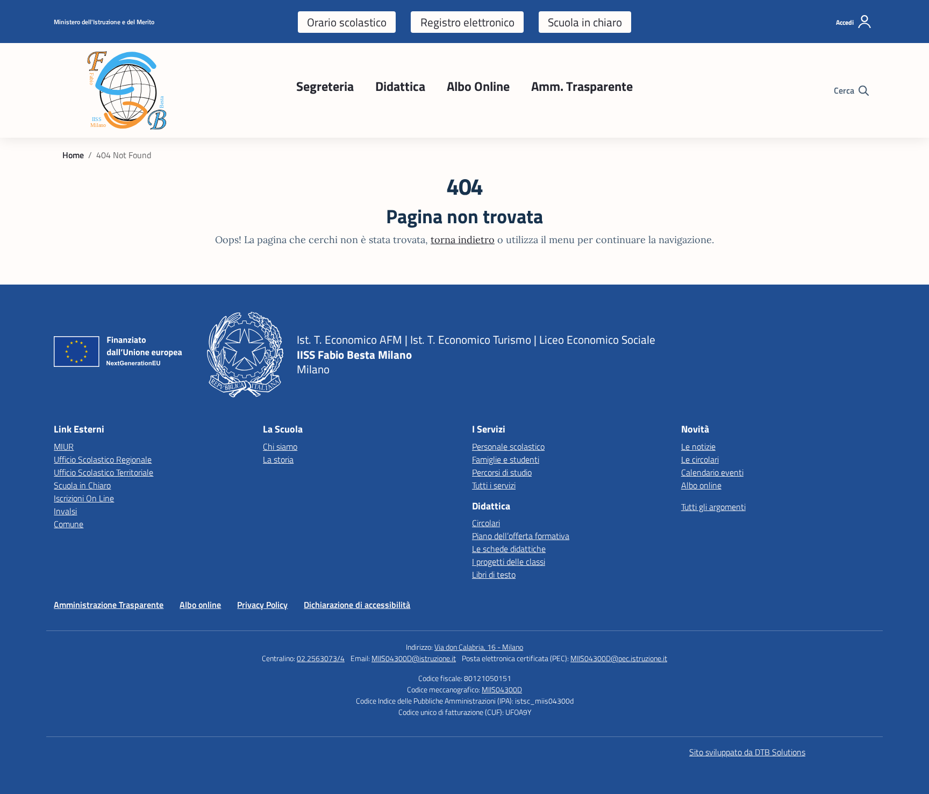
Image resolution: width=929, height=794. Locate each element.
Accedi (845, 22)
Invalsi (65, 511)
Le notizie (698, 446)
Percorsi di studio (502, 472)
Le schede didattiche (509, 548)
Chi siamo (280, 446)
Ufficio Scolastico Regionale (103, 459)
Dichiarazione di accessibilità (357, 604)
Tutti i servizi (494, 485)
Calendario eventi (712, 472)
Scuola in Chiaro (82, 485)
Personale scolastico (508, 446)
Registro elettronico (467, 22)
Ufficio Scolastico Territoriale (103, 472)
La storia (278, 459)
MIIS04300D (502, 689)
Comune (68, 523)
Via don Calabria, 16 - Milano (478, 647)
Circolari (486, 522)
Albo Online (478, 86)
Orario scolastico (347, 22)
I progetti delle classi (508, 561)
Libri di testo (494, 574)
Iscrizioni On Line (84, 498)
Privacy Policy (262, 604)
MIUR (64, 446)
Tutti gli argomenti (713, 506)
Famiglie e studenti (505, 459)
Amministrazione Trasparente (108, 604)
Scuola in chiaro (585, 22)
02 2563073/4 (321, 658)
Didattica (400, 86)
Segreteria (325, 86)
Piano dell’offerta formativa (520, 535)
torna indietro (463, 239)
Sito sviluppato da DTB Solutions (747, 752)
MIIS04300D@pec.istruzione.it (618, 658)
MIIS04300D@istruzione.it (413, 658)
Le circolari (700, 459)
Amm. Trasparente (582, 86)
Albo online (701, 485)
